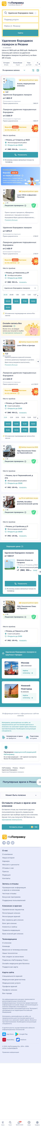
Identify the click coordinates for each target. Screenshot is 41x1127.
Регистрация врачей (11, 916)
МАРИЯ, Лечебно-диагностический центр (27, 503)
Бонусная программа (11, 897)
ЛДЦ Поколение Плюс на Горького (26, 607)
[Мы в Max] (12, 843)
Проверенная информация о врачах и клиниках (14, 889)
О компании (7, 854)
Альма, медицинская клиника (26, 85)
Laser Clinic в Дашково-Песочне (27, 196)
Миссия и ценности (10, 865)
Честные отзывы (9, 893)
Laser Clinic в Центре (26, 345)
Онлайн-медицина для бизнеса (15, 963)
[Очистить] (35, 13)
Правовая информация (10, 1052)
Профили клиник (9, 990)
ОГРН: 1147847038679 (10, 1048)
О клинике (6, 943)
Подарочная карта (10, 967)
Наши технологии (10, 953)
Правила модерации (11, 930)
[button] (20, 13)
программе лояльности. (12, 820)
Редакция (6, 875)
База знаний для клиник (12, 934)
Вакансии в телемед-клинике (14, 950)
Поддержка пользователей (13, 900)
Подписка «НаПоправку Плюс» (15, 960)
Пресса (5, 871)
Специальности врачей (12, 976)
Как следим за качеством (13, 957)
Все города (7, 993)
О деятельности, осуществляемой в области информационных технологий (18, 1028)
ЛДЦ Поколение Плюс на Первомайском (26, 452)
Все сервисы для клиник (12, 920)
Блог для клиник (9, 923)
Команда (6, 946)
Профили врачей (9, 986)
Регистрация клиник (11, 913)
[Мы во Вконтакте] (8, 843)
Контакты (6, 878)
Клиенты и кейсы (9, 927)
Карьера (5, 861)
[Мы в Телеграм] (4, 843)
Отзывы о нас (8, 868)
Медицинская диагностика (13, 980)
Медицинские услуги (11, 983)
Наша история (8, 858)
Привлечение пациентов (13, 910)
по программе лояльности (12, 333)
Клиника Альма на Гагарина (25, 561)
